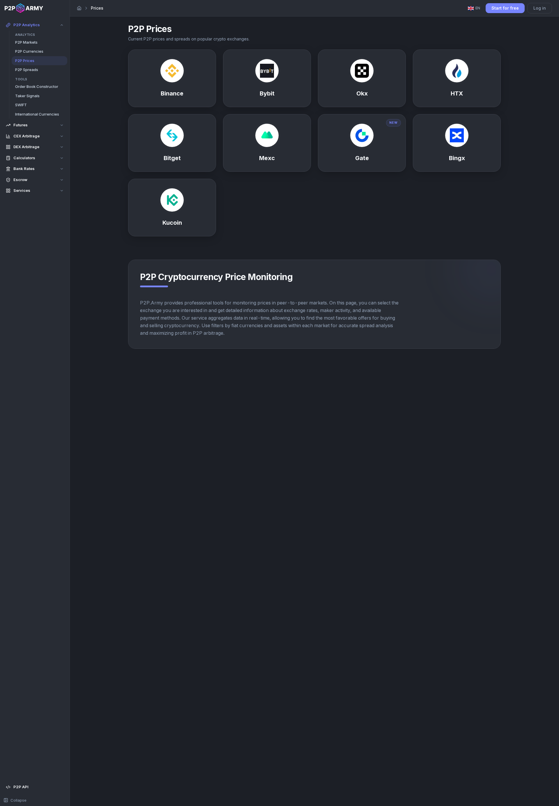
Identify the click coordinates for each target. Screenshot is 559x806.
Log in (539, 8)
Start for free (505, 8)
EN (477, 8)
